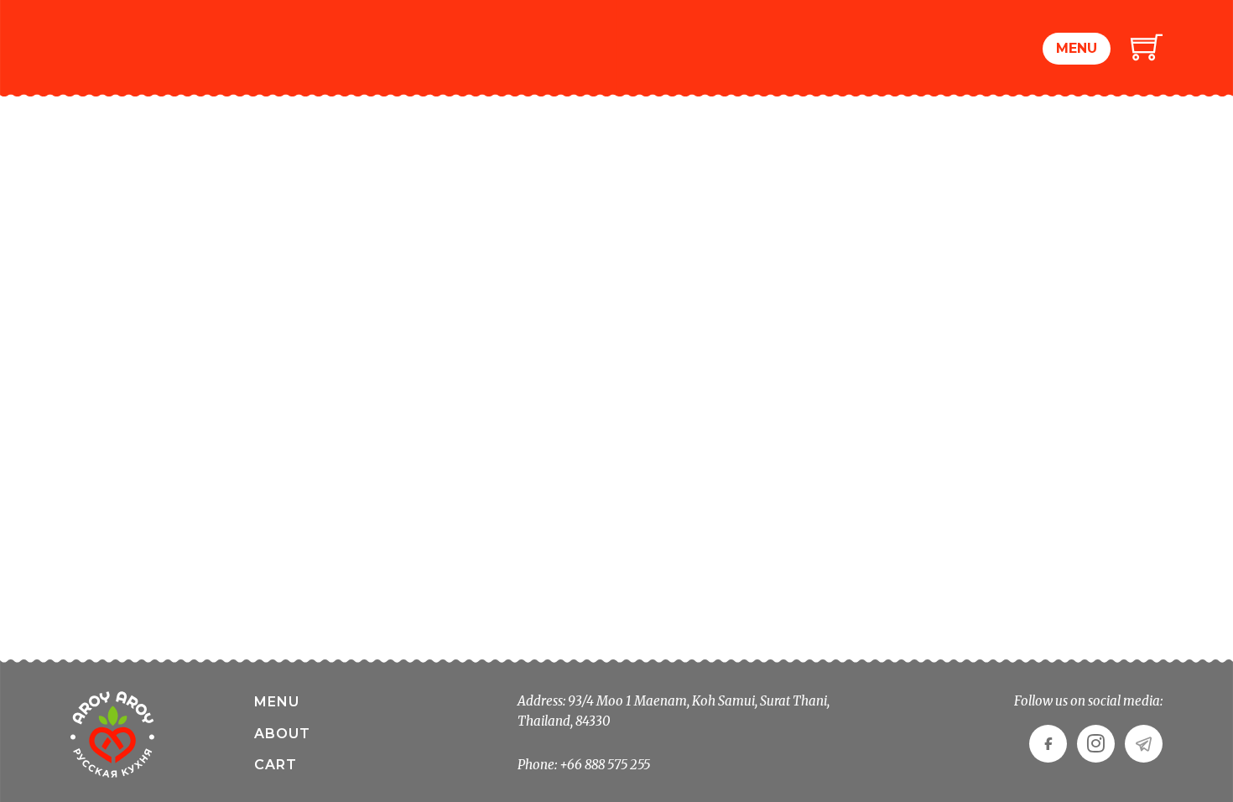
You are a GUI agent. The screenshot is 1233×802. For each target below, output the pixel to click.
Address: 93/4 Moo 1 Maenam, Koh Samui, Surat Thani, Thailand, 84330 (674, 711)
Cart (275, 765)
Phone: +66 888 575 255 (584, 765)
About (282, 734)
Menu (1076, 48)
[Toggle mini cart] (1147, 46)
